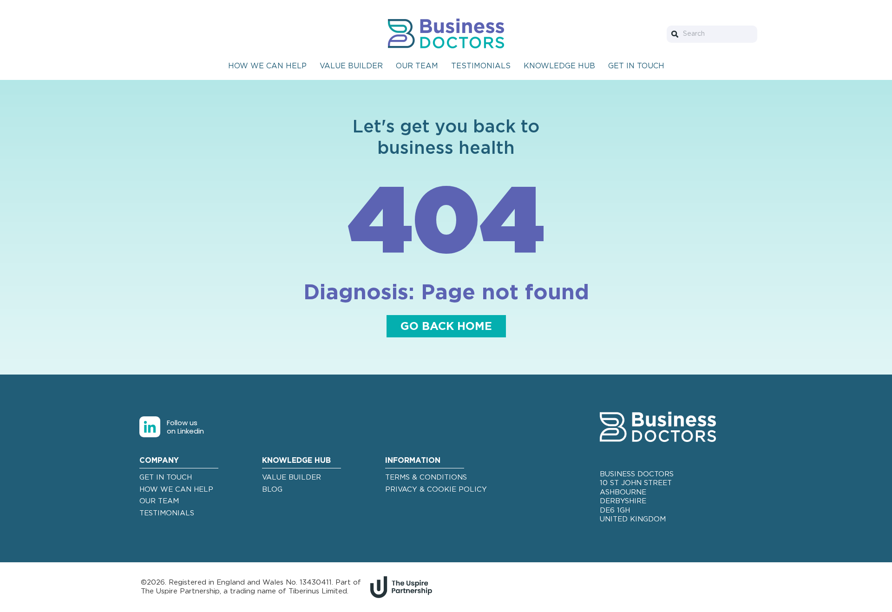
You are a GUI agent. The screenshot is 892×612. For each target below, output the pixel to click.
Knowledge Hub (559, 66)
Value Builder (351, 66)
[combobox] (712, 34)
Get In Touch (636, 66)
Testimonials (481, 66)
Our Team (417, 66)
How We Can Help (267, 66)
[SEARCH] (676, 34)
